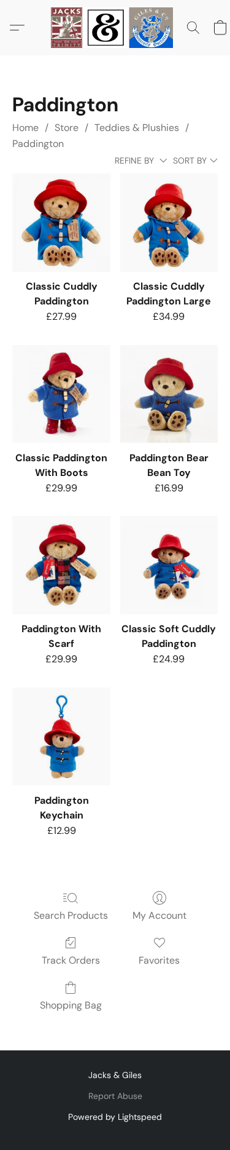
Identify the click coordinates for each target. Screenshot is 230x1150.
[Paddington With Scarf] (61, 565)
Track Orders (71, 960)
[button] (115, 27)
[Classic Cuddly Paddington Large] (169, 222)
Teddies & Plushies (136, 127)
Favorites (159, 960)
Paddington (38, 143)
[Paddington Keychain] (61, 736)
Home (25, 127)
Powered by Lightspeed (115, 1116)
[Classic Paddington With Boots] (61, 394)
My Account (159, 915)
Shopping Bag (71, 1005)
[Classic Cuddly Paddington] (61, 222)
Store (67, 127)
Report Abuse (115, 1095)
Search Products (71, 915)
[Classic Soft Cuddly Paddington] (169, 565)
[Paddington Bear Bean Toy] (169, 394)
